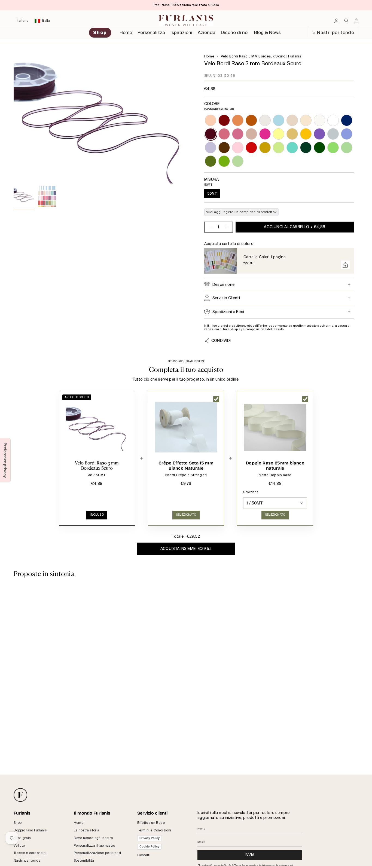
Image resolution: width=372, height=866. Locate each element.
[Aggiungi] (345, 265)
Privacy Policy (149, 838)
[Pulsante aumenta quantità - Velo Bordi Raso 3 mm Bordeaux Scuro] (227, 227)
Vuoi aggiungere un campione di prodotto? (241, 212)
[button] (151, 32)
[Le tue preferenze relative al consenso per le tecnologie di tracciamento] (5, 460)
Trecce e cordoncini (30, 853)
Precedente (13, 119)
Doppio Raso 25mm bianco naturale (275, 465)
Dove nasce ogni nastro (93, 838)
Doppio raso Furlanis (30, 830)
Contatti (143, 855)
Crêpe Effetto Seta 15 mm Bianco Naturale (186, 465)
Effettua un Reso (151, 823)
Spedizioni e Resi (228, 311)
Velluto (19, 845)
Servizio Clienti (226, 297)
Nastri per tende (335, 32)
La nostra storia (86, 830)
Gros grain (22, 838)
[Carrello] (356, 21)
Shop (18, 823)
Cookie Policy (149, 846)
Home (209, 56)
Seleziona (250, 492)
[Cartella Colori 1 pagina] (220, 261)
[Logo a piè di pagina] (20, 795)
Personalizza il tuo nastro (94, 845)
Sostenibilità (84, 860)
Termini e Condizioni (154, 830)
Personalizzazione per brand (97, 853)
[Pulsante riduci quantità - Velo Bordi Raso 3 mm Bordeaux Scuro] (210, 227)
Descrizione (223, 284)
